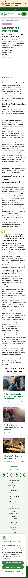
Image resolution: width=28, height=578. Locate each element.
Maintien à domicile (14, 513)
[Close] (26, 4)
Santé (8, 20)
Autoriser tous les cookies (13, 562)
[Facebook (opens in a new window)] (3, 475)
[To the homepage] (10, 14)
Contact (13, 9)
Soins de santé (14, 518)
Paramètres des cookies (13, 571)
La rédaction (14, 490)
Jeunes (14, 511)
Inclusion (14, 532)
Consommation (14, 498)
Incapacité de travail (14, 508)
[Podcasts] (16, 475)
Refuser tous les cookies (13, 567)
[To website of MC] (3, 14)
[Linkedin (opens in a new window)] (7, 475)
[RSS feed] (24, 475)
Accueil (4, 20)
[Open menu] (19, 14)
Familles (14, 506)
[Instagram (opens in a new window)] (11, 475)
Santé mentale (14, 20)
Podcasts (14, 488)
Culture (14, 524)
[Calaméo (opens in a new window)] (20, 475)
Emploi (14, 503)
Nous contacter (14, 493)
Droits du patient (14, 501)
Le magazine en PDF (20, 9)
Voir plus (14, 468)
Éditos (14, 483)
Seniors (14, 516)
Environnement (14, 527)
